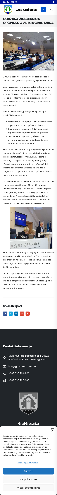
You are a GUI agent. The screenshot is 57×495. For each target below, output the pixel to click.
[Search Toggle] (51, 10)
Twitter (11, 314)
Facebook (5, 314)
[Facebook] (53, 2)
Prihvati (28, 471)
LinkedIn (16, 314)
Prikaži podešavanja (28, 487)
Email (28, 314)
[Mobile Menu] (43, 9)
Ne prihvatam (28, 479)
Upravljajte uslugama (28, 462)
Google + (22, 314)
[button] (52, 430)
